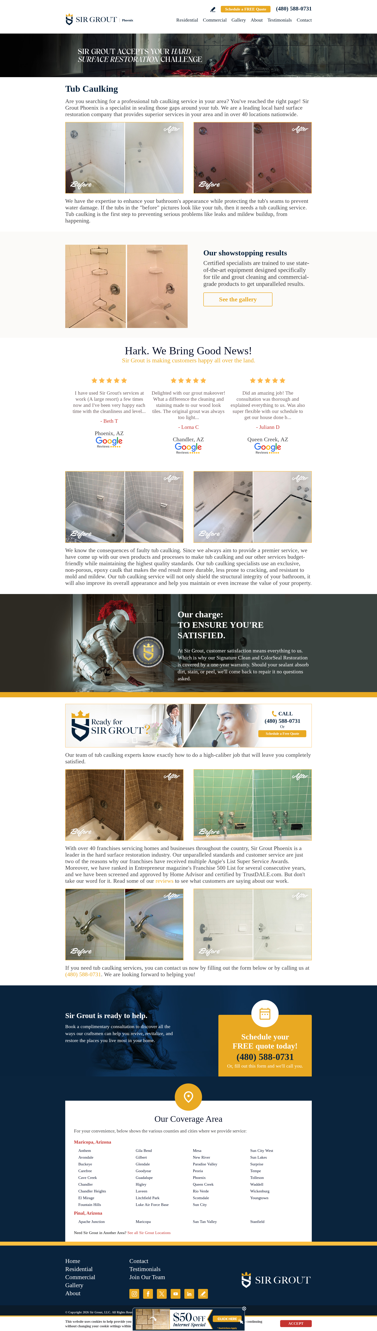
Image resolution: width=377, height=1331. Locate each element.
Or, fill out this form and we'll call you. (265, 1066)
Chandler (85, 1184)
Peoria (198, 1171)
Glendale (143, 1164)
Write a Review (212, 9)
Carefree (85, 1171)
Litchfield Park (147, 1198)
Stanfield (257, 1221)
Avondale (85, 1157)
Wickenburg (259, 1191)
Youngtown (259, 1198)
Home (72, 1261)
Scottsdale (201, 1198)
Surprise (256, 1164)
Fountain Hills (89, 1204)
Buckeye (85, 1164)
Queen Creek (203, 1184)
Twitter (162, 1294)
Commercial (215, 20)
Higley (141, 1184)
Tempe (255, 1171)
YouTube (175, 1294)
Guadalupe (144, 1177)
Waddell (256, 1184)
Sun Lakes (258, 1157)
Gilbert (141, 1157)
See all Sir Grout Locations (149, 1233)
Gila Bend (144, 1150)
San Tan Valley (205, 1221)
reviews (164, 881)
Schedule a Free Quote (282, 733)
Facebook (148, 1294)
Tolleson (257, 1177)
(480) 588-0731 (294, 8)
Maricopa (143, 1221)
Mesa (197, 1150)
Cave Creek (87, 1177)
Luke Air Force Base (152, 1204)
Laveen (141, 1191)
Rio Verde (201, 1191)
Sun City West (261, 1150)
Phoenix (199, 1177)
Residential (187, 20)
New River (201, 1157)
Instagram (134, 1294)
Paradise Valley (205, 1164)
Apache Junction (91, 1221)
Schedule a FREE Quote (245, 9)
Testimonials (279, 20)
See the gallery (238, 299)
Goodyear (143, 1171)
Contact (304, 20)
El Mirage (86, 1198)
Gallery (238, 20)
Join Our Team (147, 1277)
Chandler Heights (92, 1191)
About (257, 20)
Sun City (200, 1204)
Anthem (84, 1150)
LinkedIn (189, 1294)
